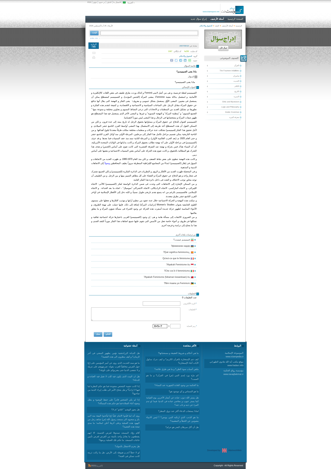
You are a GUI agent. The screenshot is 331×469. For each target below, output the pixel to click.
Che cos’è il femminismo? (177, 271)
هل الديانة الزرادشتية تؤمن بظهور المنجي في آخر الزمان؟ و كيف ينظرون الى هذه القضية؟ (114, 355)
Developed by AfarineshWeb (224, 450)
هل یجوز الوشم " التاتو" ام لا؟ (125, 409)
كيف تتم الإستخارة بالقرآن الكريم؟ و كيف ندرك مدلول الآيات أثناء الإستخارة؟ (172, 361)
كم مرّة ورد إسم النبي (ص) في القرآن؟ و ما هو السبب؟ (172, 377)
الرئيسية (238, 26)
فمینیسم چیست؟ (182, 240)
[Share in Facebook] (171, 60)
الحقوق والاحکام (185, 56)
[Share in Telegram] (180, 60)
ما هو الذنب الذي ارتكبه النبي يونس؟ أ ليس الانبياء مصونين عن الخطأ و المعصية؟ (172, 419)
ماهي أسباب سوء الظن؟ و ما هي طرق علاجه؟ (176, 369)
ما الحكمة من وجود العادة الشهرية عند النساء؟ (176, 385)
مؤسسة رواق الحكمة (233, 372)
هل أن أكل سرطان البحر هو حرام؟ (182, 427)
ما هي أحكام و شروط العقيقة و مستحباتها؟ (178, 353)
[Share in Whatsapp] (189, 60)
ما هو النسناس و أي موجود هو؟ (184, 391)
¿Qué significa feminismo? (177, 252)
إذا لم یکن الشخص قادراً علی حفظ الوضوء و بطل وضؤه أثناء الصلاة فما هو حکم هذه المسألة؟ (114, 401)
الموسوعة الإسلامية (234, 355)
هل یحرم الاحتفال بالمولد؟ (127, 446)
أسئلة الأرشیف (227, 26)
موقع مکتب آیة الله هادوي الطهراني (226, 363)
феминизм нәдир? (181, 246)
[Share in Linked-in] (185, 60)
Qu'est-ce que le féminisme (177, 258)
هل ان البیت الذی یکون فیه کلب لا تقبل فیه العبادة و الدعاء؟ (114, 378)
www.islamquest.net (211, 12)
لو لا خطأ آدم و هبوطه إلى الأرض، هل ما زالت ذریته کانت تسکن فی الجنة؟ (114, 454)
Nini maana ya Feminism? (177, 283)
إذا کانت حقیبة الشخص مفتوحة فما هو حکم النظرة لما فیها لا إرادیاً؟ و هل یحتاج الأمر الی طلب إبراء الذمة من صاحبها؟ (114, 390)
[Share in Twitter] (176, 60)
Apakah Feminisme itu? (178, 265)
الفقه (217, 26)
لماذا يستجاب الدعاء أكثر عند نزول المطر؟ (178, 411)
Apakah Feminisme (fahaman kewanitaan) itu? (167, 277)
